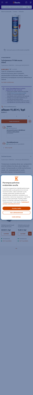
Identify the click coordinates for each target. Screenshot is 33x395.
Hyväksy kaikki (16, 208)
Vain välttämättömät (16, 212)
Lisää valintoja (16, 216)
